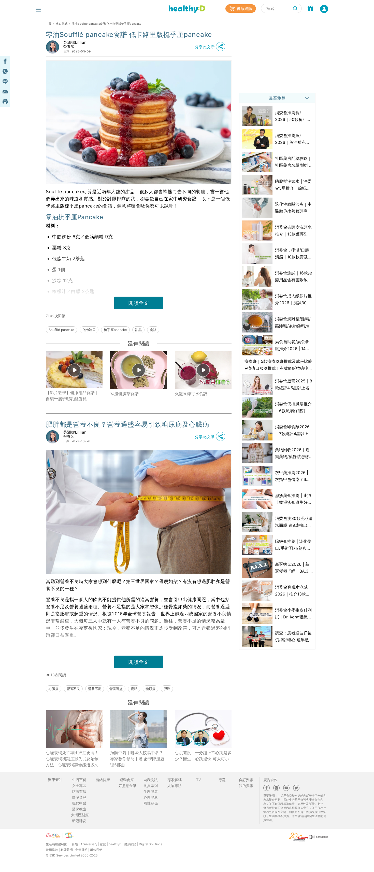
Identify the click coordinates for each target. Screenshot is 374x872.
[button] (211, 46)
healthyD (115, 844)
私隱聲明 (67, 850)
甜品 (138, 330)
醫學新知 (55, 780)
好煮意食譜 (127, 785)
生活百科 (79, 780)
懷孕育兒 (79, 797)
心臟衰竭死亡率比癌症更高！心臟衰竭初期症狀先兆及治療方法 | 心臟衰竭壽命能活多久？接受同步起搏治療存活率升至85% (74, 759)
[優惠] (310, 9)
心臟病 (54, 689)
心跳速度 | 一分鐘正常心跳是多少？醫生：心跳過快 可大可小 (203, 755)
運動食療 (127, 780)
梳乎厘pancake (115, 330)
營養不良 (73, 689)
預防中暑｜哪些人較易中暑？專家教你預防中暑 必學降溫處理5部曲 (137, 758)
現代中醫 (79, 803)
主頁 (49, 23)
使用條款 (52, 850)
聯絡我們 (96, 850)
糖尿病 (150, 689)
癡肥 (134, 689)
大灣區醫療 (80, 815)
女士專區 (79, 785)
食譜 (153, 330)
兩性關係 (150, 803)
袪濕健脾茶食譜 (124, 393)
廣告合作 (270, 780)
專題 (222, 780)
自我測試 (150, 780)
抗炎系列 (150, 785)
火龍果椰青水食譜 (191, 393)
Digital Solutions (150, 844)
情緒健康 (103, 780)
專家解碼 (61, 23)
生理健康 (150, 791)
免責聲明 (81, 850)
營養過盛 (116, 689)
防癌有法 (79, 791)
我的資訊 (246, 785)
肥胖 (167, 689)
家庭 (103, 844)
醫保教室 (79, 809)
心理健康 (150, 797)
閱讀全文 (138, 303)
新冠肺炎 (79, 821)
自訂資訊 (246, 780)
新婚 (75, 844)
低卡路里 (89, 330)
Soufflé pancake (61, 330)
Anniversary (88, 844)
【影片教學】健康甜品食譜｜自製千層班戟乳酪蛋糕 (72, 395)
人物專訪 (174, 785)
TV (198, 780)
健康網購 (244, 8)
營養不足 (94, 689)
